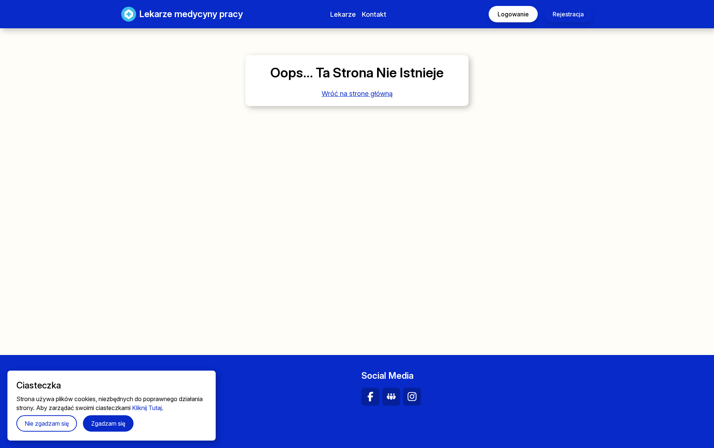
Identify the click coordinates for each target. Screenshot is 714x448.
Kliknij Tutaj (147, 408)
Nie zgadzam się (47, 423)
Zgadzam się (108, 423)
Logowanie (513, 14)
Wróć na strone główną (357, 93)
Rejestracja (568, 14)
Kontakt (374, 14)
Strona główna (164, 392)
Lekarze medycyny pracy (183, 14)
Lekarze (343, 14)
